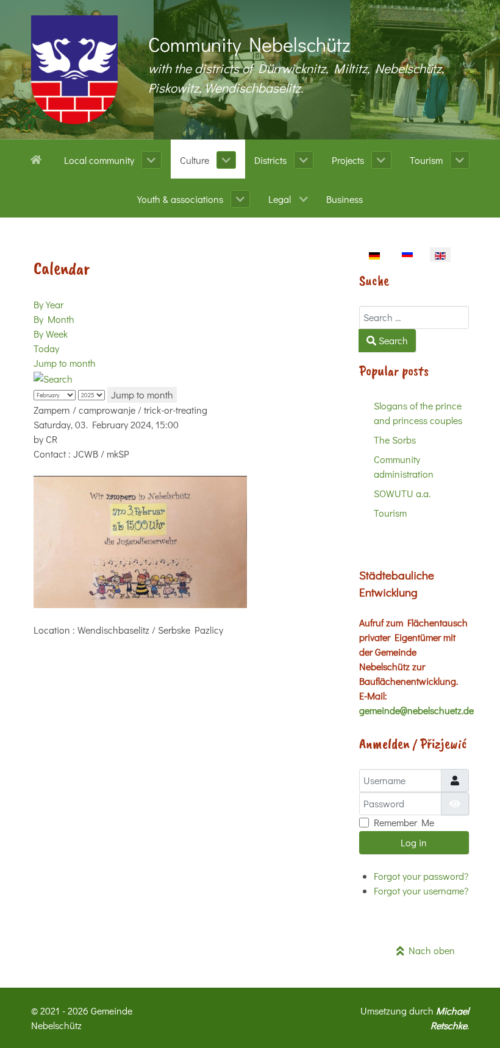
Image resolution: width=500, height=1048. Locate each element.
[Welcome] (38, 158)
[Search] (53, 377)
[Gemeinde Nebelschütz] (74, 69)
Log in (414, 842)
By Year (48, 304)
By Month (54, 319)
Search (392, 340)
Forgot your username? (421, 890)
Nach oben (429, 950)
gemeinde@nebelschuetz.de (416, 710)
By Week (51, 333)
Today (46, 348)
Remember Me (404, 822)
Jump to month (65, 362)
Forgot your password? (421, 875)
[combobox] (414, 317)
